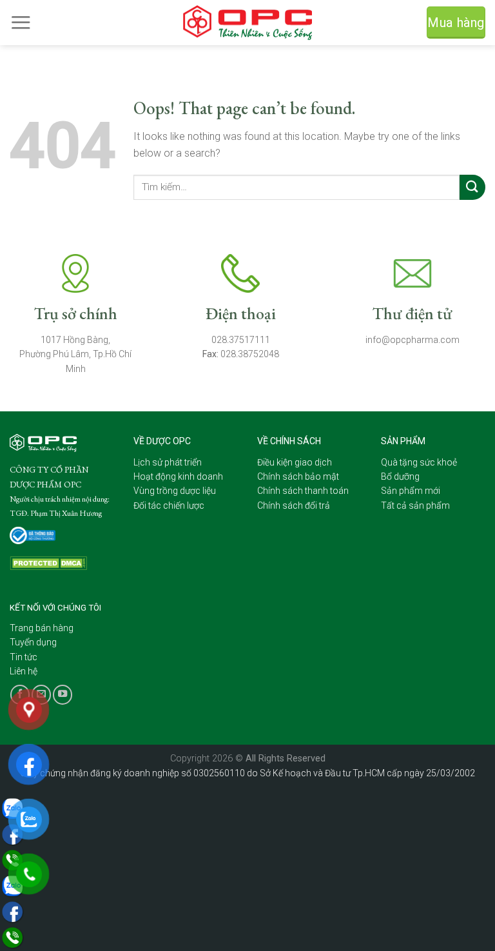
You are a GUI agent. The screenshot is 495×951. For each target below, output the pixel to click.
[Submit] (472, 187)
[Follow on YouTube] (62, 694)
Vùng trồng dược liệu (174, 490)
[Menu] (21, 22)
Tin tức (23, 657)
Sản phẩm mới (410, 490)
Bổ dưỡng (400, 476)
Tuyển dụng (33, 642)
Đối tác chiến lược (168, 505)
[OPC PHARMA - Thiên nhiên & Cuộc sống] (247, 23)
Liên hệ (23, 671)
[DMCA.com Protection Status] (48, 562)
